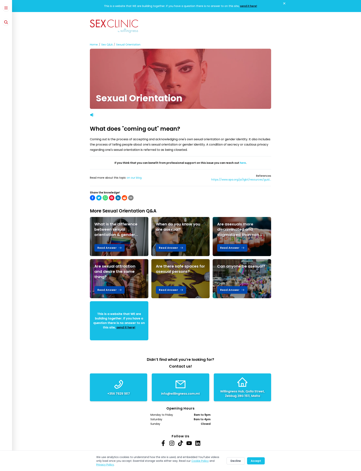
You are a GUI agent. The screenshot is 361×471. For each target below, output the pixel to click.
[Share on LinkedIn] (118, 197)
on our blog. (134, 178)
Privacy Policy (105, 464)
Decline (236, 461)
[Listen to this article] (92, 115)
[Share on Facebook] (92, 197)
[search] (6, 22)
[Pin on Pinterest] (111, 197)
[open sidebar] (6, 8)
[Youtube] (189, 443)
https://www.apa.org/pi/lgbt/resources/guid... (241, 179)
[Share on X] (99, 197)
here (243, 163)
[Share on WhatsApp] (105, 197)
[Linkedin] (198, 443)
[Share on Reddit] (124, 197)
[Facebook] (163, 443)
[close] (284, 3)
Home (94, 44)
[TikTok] (180, 443)
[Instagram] (172, 443)
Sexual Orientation (128, 44)
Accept (256, 461)
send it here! (248, 6)
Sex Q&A (107, 44)
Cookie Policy (200, 461)
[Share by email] (130, 197)
